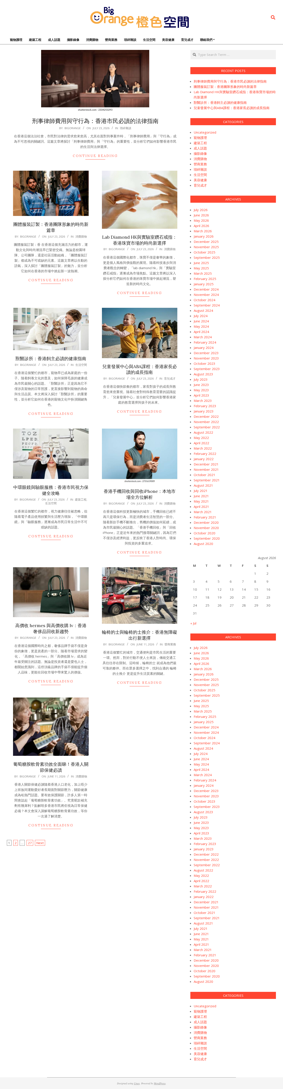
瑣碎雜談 (125, 128)
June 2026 (201, 215)
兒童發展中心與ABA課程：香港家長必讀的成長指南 (139, 369)
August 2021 (203, 485)
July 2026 (201, 210)
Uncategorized (205, 132)
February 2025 (205, 278)
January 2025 (204, 284)
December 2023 (206, 353)
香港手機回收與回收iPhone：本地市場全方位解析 (140, 494)
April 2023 (201, 395)
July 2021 (201, 490)
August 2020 (203, 543)
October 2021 (204, 475)
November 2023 (206, 358)
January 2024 (204, 347)
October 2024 (204, 300)
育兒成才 (170, 378)
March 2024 (203, 337)
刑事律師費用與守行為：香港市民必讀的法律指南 (95, 121)
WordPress (160, 1083)
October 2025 (204, 252)
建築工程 (80, 499)
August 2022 (203, 432)
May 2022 (201, 437)
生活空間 (81, 365)
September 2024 (207, 305)
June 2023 (201, 384)
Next (40, 843)
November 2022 (206, 422)
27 (30, 843)
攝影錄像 (200, 153)
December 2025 (206, 241)
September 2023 (207, 369)
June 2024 (201, 321)
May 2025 (201, 268)
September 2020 (207, 538)
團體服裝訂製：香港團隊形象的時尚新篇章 (50, 227)
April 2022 (201, 443)
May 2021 (201, 501)
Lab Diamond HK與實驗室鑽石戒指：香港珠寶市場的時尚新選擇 (139, 240)
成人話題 (200, 148)
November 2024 (206, 294)
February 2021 (205, 517)
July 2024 (201, 316)
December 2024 (206, 289)
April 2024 (201, 331)
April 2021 (201, 506)
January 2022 (204, 459)
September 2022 (207, 427)
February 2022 (205, 453)
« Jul (193, 623)
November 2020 (206, 528)
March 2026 (203, 231)
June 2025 (201, 263)
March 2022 (203, 448)
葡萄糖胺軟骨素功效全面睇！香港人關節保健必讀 (50, 767)
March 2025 (203, 273)
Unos (137, 1083)
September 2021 (207, 480)
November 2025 (206, 247)
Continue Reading (95, 156)
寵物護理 (200, 137)
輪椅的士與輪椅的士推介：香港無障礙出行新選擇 (139, 635)
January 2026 (204, 236)
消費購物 (81, 236)
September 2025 (207, 257)
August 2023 (203, 374)
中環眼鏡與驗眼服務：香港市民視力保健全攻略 (50, 490)
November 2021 (206, 469)
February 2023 (205, 406)
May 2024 (201, 326)
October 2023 (204, 363)
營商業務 (170, 644)
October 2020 (204, 533)
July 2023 (201, 379)
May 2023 (201, 390)
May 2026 (201, 220)
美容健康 (200, 180)
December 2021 (206, 464)
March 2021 (203, 512)
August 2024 (203, 310)
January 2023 (204, 411)
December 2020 (206, 522)
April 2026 (201, 225)
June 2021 (201, 496)
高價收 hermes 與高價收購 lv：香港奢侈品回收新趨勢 (50, 628)
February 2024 (205, 342)
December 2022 (206, 416)
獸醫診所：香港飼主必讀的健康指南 (50, 358)
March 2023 (203, 400)
